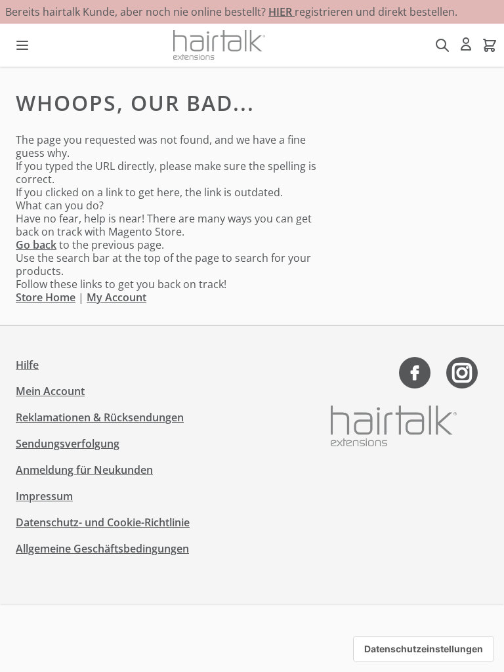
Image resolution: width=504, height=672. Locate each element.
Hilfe (27, 365)
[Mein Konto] (466, 44)
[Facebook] (414, 372)
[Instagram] (462, 372)
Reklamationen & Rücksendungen (100, 417)
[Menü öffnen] (22, 45)
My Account (116, 297)
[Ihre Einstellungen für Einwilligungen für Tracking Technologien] (424, 649)
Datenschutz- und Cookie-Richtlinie (103, 522)
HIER (281, 12)
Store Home (45, 297)
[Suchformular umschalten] (442, 45)
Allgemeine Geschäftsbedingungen (102, 548)
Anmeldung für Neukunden (84, 470)
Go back (36, 245)
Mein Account (50, 391)
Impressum (44, 496)
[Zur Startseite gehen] (219, 45)
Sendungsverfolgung (67, 443)
